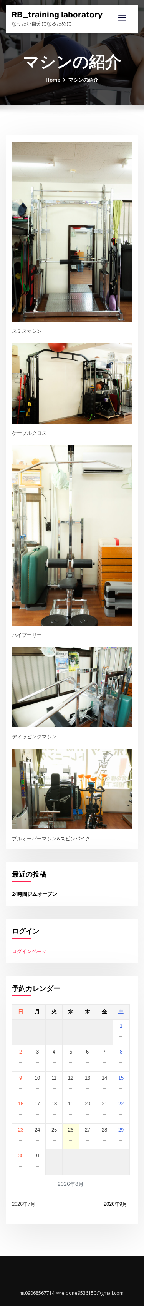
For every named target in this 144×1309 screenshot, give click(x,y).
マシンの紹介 (83, 79)
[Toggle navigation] (122, 18)
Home (53, 79)
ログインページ (29, 951)
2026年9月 (115, 1204)
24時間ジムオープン (34, 893)
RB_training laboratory (57, 14)
